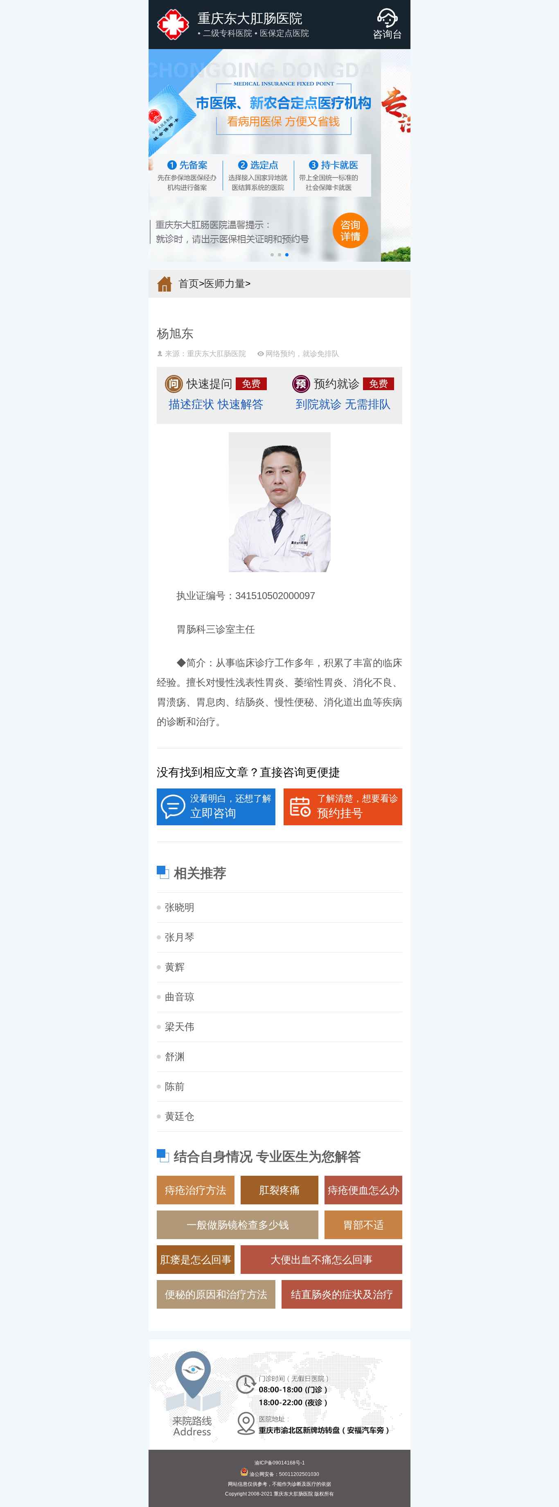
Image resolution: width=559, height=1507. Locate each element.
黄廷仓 (179, 1116)
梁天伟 (179, 1026)
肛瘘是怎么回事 (196, 1259)
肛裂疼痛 (279, 1190)
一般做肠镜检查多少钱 (238, 1225)
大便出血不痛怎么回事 (321, 1259)
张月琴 (179, 937)
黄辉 (175, 966)
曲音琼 (179, 996)
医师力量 (224, 283)
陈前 (175, 1086)
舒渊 (175, 1056)
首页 (188, 283)
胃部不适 (363, 1225)
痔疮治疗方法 (195, 1190)
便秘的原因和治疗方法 (216, 1294)
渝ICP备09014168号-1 (280, 1463)
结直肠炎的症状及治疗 (342, 1294)
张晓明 (179, 907)
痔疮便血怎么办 (363, 1190)
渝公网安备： (283, 1474)
